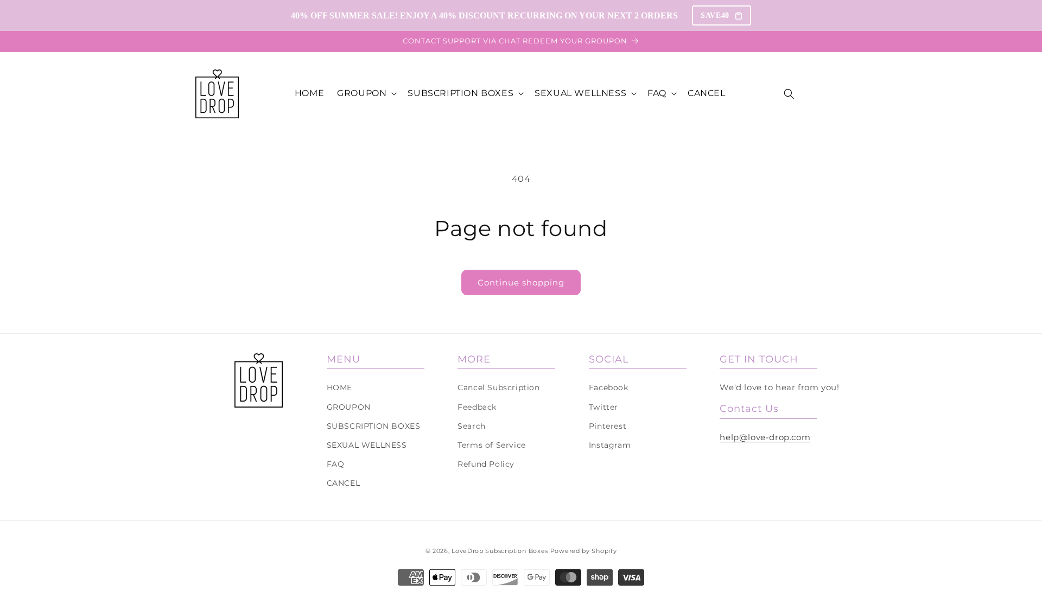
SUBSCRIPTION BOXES (374, 426)
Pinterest (607, 426)
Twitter (603, 407)
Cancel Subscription (498, 387)
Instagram (610, 445)
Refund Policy (486, 464)
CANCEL (343, 483)
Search (472, 426)
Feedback (477, 407)
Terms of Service (492, 445)
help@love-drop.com (765, 437)
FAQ (336, 464)
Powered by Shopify (583, 551)
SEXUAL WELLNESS (367, 445)
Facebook (608, 387)
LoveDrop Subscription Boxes (500, 551)
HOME (339, 387)
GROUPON (349, 407)
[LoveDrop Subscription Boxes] (258, 380)
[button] (366, 93)
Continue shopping (521, 282)
